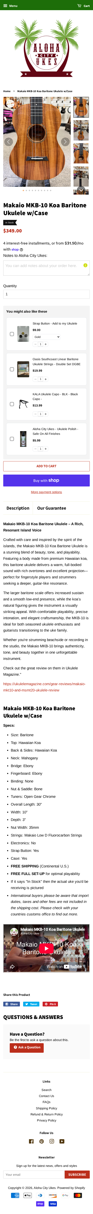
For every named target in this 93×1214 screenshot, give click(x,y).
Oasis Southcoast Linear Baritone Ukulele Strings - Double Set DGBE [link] (56, 361)
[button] (81, 107)
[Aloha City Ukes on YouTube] (61, 1142)
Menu (13, 6)
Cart (86, 6)
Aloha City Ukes (45, 1188)
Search (46, 1090)
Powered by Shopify (71, 1188)
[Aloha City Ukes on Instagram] (51, 1142)
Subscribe (77, 1174)
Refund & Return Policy (46, 1114)
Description (17, 508)
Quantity (10, 286)
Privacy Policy (46, 1120)
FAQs (46, 1102)
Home (7, 91)
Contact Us (46, 1096)
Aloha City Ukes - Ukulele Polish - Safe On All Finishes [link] (55, 431)
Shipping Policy (46, 1108)
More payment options (46, 492)
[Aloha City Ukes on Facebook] (31, 1142)
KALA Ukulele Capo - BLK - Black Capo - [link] (55, 396)
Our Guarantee (51, 508)
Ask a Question (29, 1047)
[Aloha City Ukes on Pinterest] (41, 1142)
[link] (23, 334)
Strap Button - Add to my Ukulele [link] (55, 323)
